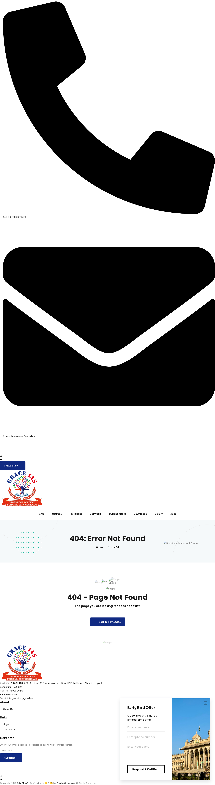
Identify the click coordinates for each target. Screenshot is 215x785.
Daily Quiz (95, 513)
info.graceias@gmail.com (21, 698)
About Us (8, 709)
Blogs (6, 724)
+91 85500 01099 (9, 694)
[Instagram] (107, 448)
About (174, 513)
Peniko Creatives (66, 783)
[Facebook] (107, 444)
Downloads (140, 513)
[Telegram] (107, 459)
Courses (57, 513)
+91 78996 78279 (14, 690)
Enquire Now (11, 465)
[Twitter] (107, 456)
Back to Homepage (110, 621)
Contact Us (9, 729)
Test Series (75, 513)
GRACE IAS (22, 783)
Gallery (158, 513)
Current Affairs (117, 513)
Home (41, 513)
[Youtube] (107, 452)
